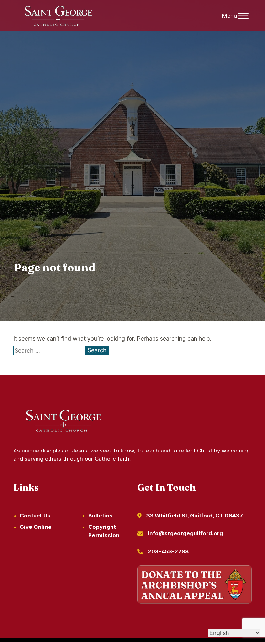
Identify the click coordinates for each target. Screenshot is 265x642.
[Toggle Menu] (243, 16)
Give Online (36, 527)
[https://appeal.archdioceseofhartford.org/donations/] (194, 585)
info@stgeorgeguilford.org (185, 533)
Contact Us (35, 515)
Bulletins (100, 515)
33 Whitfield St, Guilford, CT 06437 (194, 515)
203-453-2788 (168, 551)
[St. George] (58, 15)
